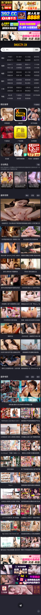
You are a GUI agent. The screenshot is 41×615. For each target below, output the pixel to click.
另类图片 (36, 83)
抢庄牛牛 (36, 60)
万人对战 (27, 57)
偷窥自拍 (10, 80)
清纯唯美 (19, 83)
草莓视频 (27, 95)
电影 (2, 73)
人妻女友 (27, 87)
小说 (2, 89)
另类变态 (36, 75)
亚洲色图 (19, 80)
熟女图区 (27, 83)
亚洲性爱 (10, 72)
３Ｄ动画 (36, 64)
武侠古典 (36, 87)
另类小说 (19, 91)
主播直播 (27, 68)
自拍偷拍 (19, 64)
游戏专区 (36, 57)
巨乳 (32, 195)
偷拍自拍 (19, 72)
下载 (38, 165)
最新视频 (4, 195)
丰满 (27, 377)
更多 (38, 195)
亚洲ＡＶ (10, 64)
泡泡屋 (19, 98)
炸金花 (19, 60)
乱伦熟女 (27, 75)
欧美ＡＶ (27, 64)
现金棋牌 (27, 60)
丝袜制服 (19, 68)
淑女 (32, 377)
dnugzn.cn (20, 45)
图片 (2, 81)
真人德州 (19, 57)
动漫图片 (36, 80)
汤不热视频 (36, 95)
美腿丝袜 (10, 83)
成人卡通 (27, 72)
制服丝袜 (10, 75)
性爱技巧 (36, 91)
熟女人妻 (10, 68)
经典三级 (19, 75)
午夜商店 (19, 95)
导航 (2, 96)
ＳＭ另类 (36, 68)
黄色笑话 (27, 91)
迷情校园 (10, 91)
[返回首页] (38, 611)
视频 (2, 66)
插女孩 (10, 95)
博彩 (2, 58)
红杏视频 (10, 98)
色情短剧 (27, 98)
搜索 (36, 50)
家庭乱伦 (19, 87)
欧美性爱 (36, 72)
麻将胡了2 (10, 60)
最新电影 (4, 376)
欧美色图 (27, 80)
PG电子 (10, 57)
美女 (27, 195)
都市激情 (10, 87)
